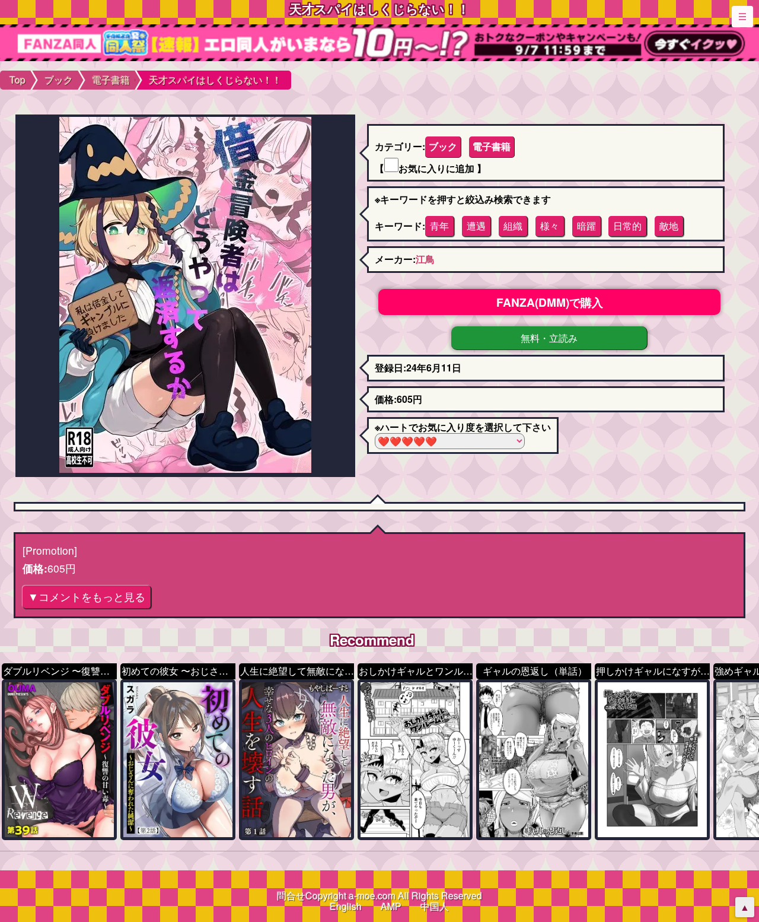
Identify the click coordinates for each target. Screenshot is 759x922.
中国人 (434, 906)
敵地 (668, 226)
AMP (391, 906)
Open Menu (742, 16)
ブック (443, 146)
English (346, 906)
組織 (512, 226)
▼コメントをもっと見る (86, 596)
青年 (439, 226)
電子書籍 (492, 146)
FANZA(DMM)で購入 (549, 302)
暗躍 (586, 226)
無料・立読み (549, 338)
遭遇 (476, 226)
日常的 (627, 226)
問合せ (291, 895)
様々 (549, 226)
